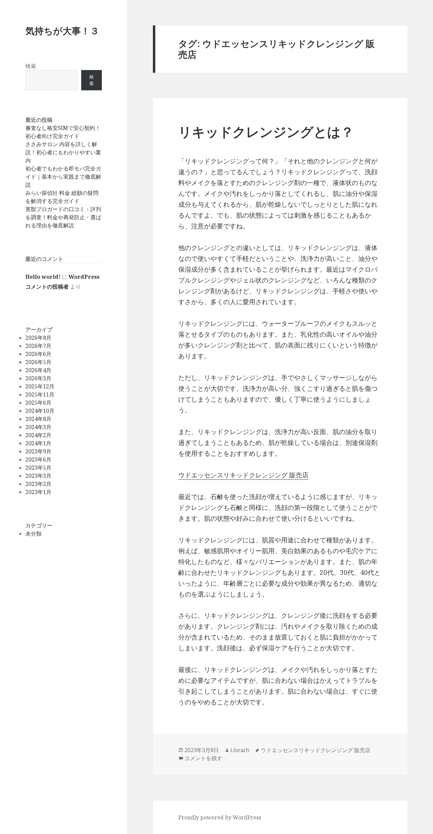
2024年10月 (39, 410)
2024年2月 (38, 435)
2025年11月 (39, 394)
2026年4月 (38, 370)
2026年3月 (38, 378)
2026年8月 (38, 337)
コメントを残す (203, 758)
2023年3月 (38, 475)
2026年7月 (38, 346)
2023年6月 (38, 459)
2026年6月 (38, 354)
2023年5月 (38, 467)
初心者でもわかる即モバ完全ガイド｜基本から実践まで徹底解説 (63, 176)
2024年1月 (38, 443)
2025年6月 (38, 402)
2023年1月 (38, 492)
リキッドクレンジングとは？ (266, 131)
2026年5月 (38, 362)
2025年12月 (39, 386)
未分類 (33, 533)
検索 (30, 66)
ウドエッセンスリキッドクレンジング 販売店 (243, 475)
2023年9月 (38, 451)
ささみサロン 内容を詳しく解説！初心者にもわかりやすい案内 (63, 152)
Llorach (239, 750)
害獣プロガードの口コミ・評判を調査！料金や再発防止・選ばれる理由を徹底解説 (63, 217)
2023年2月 (38, 484)
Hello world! (43, 276)
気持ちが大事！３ (62, 30)
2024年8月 (38, 419)
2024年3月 (38, 427)
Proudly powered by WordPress (219, 817)
